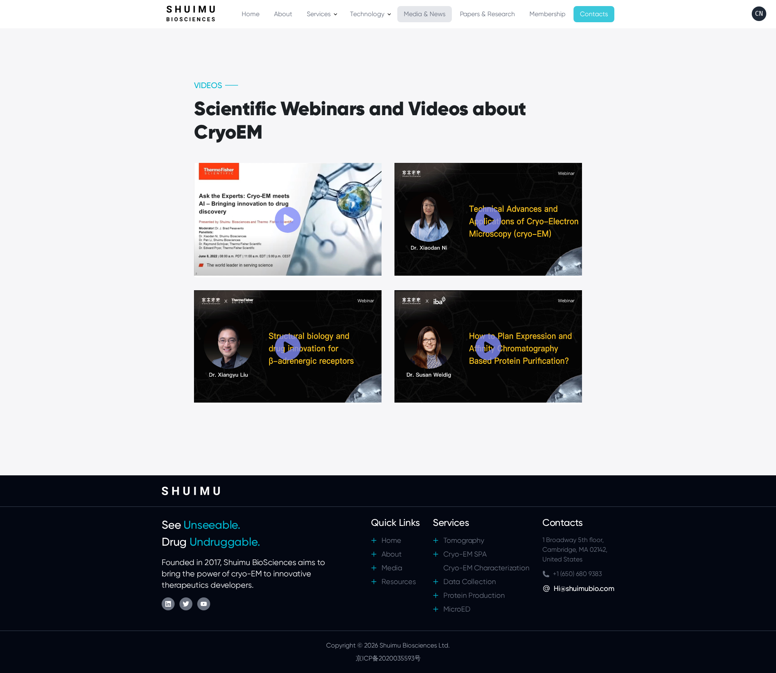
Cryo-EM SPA (465, 554)
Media (392, 567)
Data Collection (469, 581)
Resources (399, 581)
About (392, 554)
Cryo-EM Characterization (486, 567)
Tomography (464, 540)
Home (391, 540)
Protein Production (474, 595)
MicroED (456, 609)
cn (759, 13)
